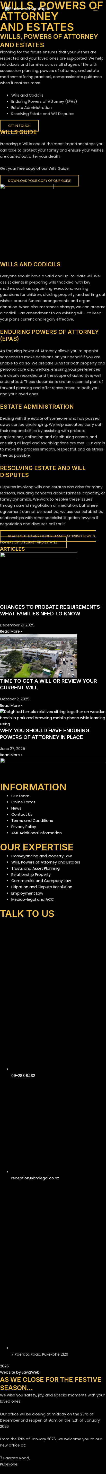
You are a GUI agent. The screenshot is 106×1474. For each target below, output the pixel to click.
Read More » (11, 631)
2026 (4, 1366)
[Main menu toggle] (95, 9)
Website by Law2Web (20, 1372)
